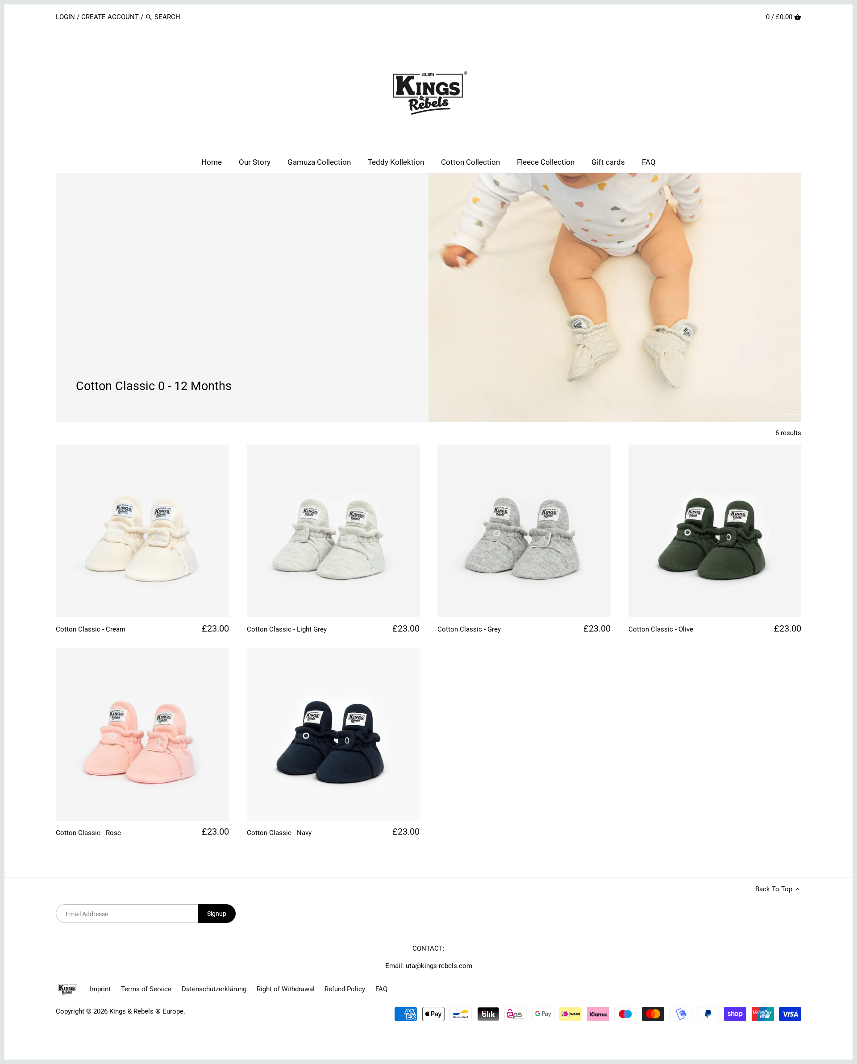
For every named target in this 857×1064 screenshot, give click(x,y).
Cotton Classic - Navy (279, 833)
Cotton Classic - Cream (90, 629)
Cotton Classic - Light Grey (287, 629)
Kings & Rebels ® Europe (146, 1011)
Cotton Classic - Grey (469, 629)
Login (66, 17)
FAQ (381, 989)
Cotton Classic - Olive (660, 629)
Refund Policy (344, 989)
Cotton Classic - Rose (88, 833)
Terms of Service (146, 989)
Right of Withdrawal (286, 989)
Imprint (100, 989)
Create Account (110, 17)
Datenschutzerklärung (214, 989)
